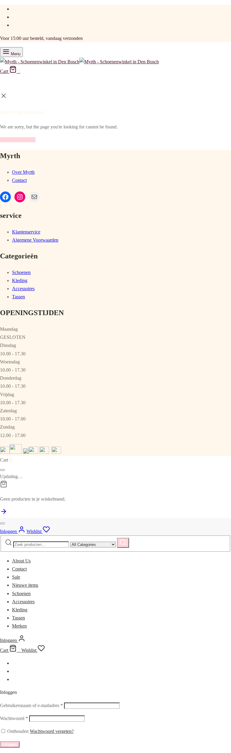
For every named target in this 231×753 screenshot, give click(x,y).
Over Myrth (23, 172)
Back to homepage (17, 139)
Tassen (18, 296)
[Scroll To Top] (3, 513)
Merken (19, 625)
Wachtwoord (14, 718)
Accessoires (23, 288)
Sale (16, 577)
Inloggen (9, 744)
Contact (19, 180)
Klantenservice (26, 231)
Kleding (19, 280)
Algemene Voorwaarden (35, 239)
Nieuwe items (25, 585)
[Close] (2, 470)
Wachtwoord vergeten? (52, 731)
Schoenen (21, 272)
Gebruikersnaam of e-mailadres (31, 705)
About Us (21, 560)
